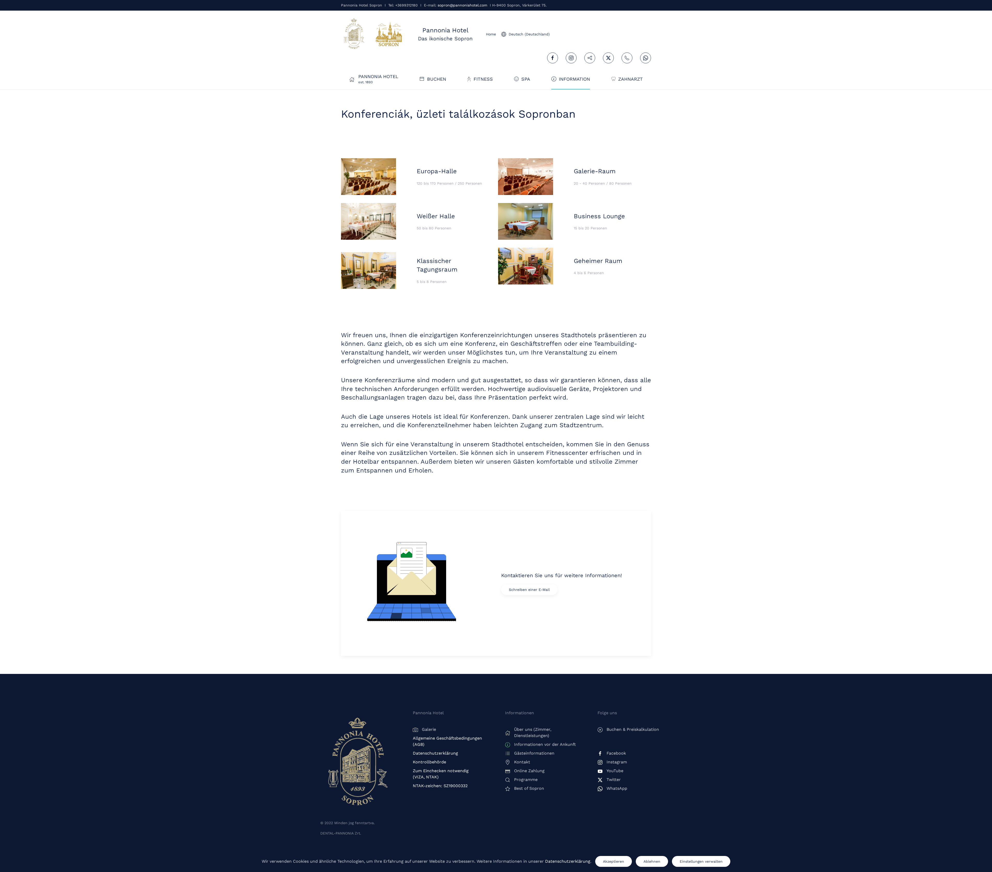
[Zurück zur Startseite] (354, 34)
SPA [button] (525, 79)
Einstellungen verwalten (701, 861)
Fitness (483, 79)
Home (491, 34)
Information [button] (574, 79)
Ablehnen (652, 861)
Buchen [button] (436, 79)
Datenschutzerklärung (567, 861)
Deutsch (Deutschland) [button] (529, 34)
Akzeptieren (613, 861)
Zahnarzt (630, 79)
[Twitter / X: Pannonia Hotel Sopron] (608, 57)
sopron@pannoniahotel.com (462, 5)
